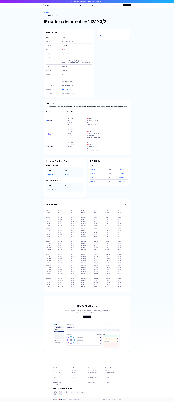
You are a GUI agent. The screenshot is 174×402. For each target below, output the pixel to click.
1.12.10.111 (107, 243)
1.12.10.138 (95, 252)
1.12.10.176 (48, 265)
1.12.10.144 (83, 254)
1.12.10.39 (83, 221)
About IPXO (55, 367)
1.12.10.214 (83, 276)
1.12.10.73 (72, 232)
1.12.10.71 (48, 232)
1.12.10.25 (83, 217)
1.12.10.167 (107, 261)
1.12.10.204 (48, 274)
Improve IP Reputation (93, 370)
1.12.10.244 (107, 285)
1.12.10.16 (60, 215)
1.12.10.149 (60, 256)
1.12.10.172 (83, 263)
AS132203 (121, 170)
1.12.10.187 (95, 267)
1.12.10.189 (119, 267)
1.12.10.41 (107, 221)
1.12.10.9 (59, 213)
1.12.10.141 (48, 254)
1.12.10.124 (95, 247)
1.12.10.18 (83, 215)
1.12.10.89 (95, 237)
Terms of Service (57, 382)
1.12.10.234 (72, 282)
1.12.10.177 (60, 265)
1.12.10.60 (83, 228)
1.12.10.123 (83, 247)
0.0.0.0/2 (50, 174)
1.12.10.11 (83, 213)
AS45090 (121, 173)
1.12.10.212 (60, 276)
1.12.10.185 (72, 267)
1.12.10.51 (60, 226)
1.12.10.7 (118, 210)
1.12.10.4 (83, 210)
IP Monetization (74, 370)
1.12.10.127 (48, 250)
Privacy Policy (56, 377)
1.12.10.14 (119, 213)
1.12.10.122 (72, 247)
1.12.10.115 (72, 245)
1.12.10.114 (60, 245)
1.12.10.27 (107, 217)
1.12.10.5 (95, 210)
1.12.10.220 (72, 278)
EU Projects (55, 384)
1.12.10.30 (60, 219)
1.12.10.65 (60, 230)
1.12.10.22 (48, 217)
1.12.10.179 (83, 265)
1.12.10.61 (95, 228)
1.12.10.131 (95, 250)
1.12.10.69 (107, 230)
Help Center (107, 379)
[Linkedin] (109, 399)
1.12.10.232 (48, 282)
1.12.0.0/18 (92, 177)
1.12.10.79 (60, 234)
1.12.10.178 (72, 265)
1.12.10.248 (72, 287)
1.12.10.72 (60, 232)
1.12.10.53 (83, 226)
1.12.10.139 (107, 252)
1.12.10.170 (60, 263)
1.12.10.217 (119, 276)
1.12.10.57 (48, 228)
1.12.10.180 (95, 265)
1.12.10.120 (48, 247)
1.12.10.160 (107, 258)
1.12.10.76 (107, 232)
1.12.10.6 (107, 210)
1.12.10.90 (107, 237)
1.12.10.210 (119, 274)
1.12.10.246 (48, 287)
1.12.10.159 (95, 258)
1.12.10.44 (60, 224)
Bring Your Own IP (91, 379)
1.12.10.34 (107, 219)
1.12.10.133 (119, 250)
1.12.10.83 (107, 234)
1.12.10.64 (48, 230)
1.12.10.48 (107, 224)
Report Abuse (108, 377)
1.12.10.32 (83, 219)
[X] (107, 399)
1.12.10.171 (72, 263)
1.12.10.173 (95, 263)
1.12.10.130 (83, 250)
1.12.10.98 (119, 239)
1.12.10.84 (119, 234)
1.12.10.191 (60, 269)
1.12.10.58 (60, 228)
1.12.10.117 (95, 245)
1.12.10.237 (107, 282)
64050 (67, 174)
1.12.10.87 (72, 237)
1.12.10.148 (48, 256)
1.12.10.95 (83, 239)
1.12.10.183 (48, 267)
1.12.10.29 (48, 219)
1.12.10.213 (72, 276)
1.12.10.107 (60, 243)
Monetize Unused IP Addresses (94, 367)
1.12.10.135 (60, 252)
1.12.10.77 (119, 232)
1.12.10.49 (119, 224)
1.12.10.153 (107, 256)
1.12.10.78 (48, 234)
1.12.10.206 (72, 274)
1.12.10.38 (72, 221)
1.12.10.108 (72, 243)
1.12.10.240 (60, 285)
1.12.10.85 (48, 237)
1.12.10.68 (95, 230)
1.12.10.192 (72, 269)
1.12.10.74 (83, 232)
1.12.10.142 (60, 254)
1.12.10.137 (83, 252)
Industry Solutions (91, 382)
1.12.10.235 (83, 282)
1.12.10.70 (119, 230)
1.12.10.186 (83, 267)
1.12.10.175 (119, 263)
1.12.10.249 (83, 287)
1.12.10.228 (83, 280)
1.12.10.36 (48, 221)
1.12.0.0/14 (101, 35)
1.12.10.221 (83, 278)
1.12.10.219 (60, 278)
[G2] (117, 399)
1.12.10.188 (107, 267)
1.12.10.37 (60, 221)
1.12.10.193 (83, 269)
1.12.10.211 (48, 276)
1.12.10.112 (119, 243)
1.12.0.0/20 (92, 170)
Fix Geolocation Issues (93, 372)
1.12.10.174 (107, 263)
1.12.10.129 (72, 250)
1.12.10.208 (95, 274)
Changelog (107, 370)
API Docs (107, 382)
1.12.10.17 (72, 215)
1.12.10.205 (60, 274)
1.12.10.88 (83, 237)
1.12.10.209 (107, 274)
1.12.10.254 (60, 289)
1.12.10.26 (95, 217)
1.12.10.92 (48, 239)
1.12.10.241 (72, 285)
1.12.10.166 (95, 261)
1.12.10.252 (119, 287)
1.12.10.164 (72, 261)
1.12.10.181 (107, 265)
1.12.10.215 (95, 276)
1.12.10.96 (95, 239)
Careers (55, 375)
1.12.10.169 (48, 263)
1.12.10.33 (95, 219)
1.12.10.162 (48, 261)
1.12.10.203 (119, 271)
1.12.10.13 (107, 213)
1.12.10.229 (95, 280)
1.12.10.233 (60, 282)
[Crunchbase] (115, 399)
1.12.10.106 (48, 243)
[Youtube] (104, 399)
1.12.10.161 (119, 258)
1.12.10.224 (119, 278)
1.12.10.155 (48, 258)
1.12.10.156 (60, 258)
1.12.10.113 (48, 245)
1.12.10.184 (60, 267)
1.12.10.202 (107, 271)
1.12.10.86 (60, 237)
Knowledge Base (109, 367)
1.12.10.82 (95, 234)
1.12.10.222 (95, 278)
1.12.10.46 (83, 224)
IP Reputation (73, 372)
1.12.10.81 (83, 234)
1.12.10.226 (60, 280)
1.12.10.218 (48, 278)
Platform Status (108, 375)
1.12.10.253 (48, 289)
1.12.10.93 (60, 239)
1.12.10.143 (72, 254)
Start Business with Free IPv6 (94, 377)
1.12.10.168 (119, 261)
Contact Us (55, 370)
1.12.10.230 (107, 280)
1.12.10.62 (107, 228)
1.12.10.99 (48, 241)
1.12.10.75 (95, 232)
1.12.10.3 (71, 210)
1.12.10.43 (48, 224)
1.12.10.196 (119, 269)
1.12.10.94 (72, 239)
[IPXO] (46, 5)
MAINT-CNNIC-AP (66, 89)
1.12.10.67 (83, 230)
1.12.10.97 (107, 239)
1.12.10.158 (83, 258)
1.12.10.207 (83, 274)
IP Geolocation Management (77, 375)
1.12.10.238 (119, 282)
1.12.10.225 (48, 280)
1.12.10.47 (95, 224)
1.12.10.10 (72, 213)
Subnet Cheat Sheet (109, 372)
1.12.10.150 (72, 256)
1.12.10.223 (107, 278)
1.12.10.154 (119, 256)
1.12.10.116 (83, 245)
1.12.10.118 (107, 245)
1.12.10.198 (60, 271)
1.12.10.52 (72, 226)
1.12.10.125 (107, 247)
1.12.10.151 (83, 256)
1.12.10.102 (83, 241)
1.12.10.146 (107, 254)
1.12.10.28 (119, 217)
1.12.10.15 (48, 215)
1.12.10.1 (47, 210)
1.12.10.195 (107, 269)
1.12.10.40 (95, 221)
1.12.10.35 (119, 219)
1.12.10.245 (119, 285)
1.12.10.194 (95, 269)
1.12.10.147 (119, 254)
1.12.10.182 (119, 265)
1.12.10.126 (119, 247)
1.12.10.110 (95, 243)
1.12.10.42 (119, 221)
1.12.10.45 (72, 224)
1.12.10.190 (48, 269)
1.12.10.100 (60, 241)
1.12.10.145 (95, 254)
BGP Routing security (75, 377)
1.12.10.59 (72, 228)
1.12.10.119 (119, 245)
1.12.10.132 (107, 250)
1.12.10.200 (83, 271)
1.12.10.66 (72, 230)
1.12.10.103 (95, 241)
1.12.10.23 (60, 217)
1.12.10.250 (95, 287)
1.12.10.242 (83, 285)
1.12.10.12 (95, 213)
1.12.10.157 (72, 258)
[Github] (112, 399)
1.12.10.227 (72, 280)
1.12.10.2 (59, 210)
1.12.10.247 (60, 287)
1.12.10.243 (95, 285)
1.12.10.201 (95, 271)
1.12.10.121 (60, 247)
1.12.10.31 (71, 219)
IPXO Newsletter (56, 372)
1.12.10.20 (107, 215)
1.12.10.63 (119, 228)
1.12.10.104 (107, 241)
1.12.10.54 (95, 226)
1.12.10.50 (48, 226)
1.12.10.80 (72, 234)
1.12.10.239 (48, 285)
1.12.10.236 (95, 282)
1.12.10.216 (107, 276)
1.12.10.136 (72, 252)
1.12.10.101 (72, 241)
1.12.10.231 (119, 280)
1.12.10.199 (72, 271)
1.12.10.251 (107, 287)
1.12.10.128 (60, 250)
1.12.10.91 (119, 237)
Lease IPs (73, 367)
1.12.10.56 (119, 226)
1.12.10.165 (83, 261)
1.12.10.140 (119, 252)
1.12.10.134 (48, 252)
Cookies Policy (56, 379)
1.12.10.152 (95, 256)
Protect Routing (91, 375)
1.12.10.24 (72, 217)
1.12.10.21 (119, 215)
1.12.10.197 (48, 271)
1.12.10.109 (83, 243)
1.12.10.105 (119, 241)
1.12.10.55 (107, 226)
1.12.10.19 (95, 215)
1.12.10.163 (60, 261)
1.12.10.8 (48, 213)
